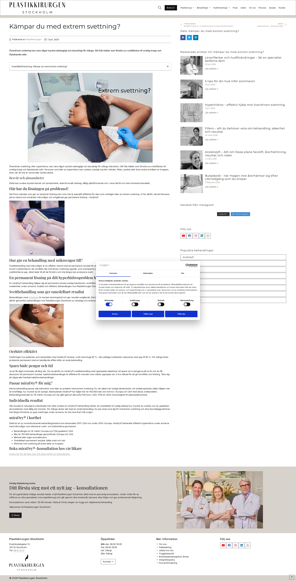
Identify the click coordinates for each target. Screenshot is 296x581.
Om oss (252, 8)
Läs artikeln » (211, 68)
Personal (262, 8)
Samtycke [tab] (113, 273)
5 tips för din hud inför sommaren (230, 81)
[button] (159, 7)
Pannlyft (187, 294)
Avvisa (115, 314)
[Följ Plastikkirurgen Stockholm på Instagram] (195, 236)
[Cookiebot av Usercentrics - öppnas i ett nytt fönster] (187, 265)
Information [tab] (148, 273)
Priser (235, 8)
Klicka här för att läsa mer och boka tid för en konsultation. (39, 454)
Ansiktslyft (188, 257)
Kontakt (282, 8)
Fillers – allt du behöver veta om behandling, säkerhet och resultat (245, 130)
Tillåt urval (148, 314)
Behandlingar (202, 8)
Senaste (272, 8)
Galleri (243, 8)
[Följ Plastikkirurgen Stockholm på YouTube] (183, 236)
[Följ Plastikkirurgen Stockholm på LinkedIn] (202, 236)
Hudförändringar (220, 8)
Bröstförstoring (190, 263)
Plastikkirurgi (186, 8)
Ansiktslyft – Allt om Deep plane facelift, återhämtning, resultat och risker (246, 153)
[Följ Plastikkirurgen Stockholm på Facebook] (189, 236)
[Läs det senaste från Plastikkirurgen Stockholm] (208, 236)
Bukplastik (188, 275)
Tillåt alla (181, 314)
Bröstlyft (187, 269)
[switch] (135, 304)
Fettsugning (189, 281)
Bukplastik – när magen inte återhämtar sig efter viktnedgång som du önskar (241, 177)
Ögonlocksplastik (192, 300)
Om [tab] (182, 273)
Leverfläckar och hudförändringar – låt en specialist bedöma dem (243, 59)
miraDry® (33, 297)
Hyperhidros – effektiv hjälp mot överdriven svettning (245, 104)
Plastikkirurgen (34, 39)
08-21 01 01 (18, 550)
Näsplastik (188, 288)
